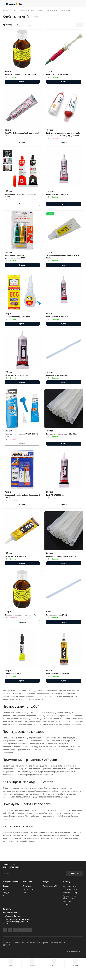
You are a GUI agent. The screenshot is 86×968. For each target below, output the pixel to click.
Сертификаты (28, 889)
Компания (27, 882)
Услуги (5, 896)
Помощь (67, 882)
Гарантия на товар (70, 893)
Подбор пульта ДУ (50, 886)
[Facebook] (5, 930)
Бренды (6, 893)
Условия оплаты (69, 886)
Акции (5, 889)
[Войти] (76, 3)
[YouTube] (19, 930)
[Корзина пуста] (82, 3)
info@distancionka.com (11, 916)
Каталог (6, 886)
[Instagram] (10, 930)
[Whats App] (29, 930)
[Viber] (24, 930)
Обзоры (66, 904)
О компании (27, 886)
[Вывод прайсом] (81, 25)
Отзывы (26, 893)
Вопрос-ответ (68, 901)
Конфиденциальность (75, 951)
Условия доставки (70, 889)
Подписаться (75, 873)
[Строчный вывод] (78, 25)
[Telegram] (15, 930)
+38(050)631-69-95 (10, 912)
